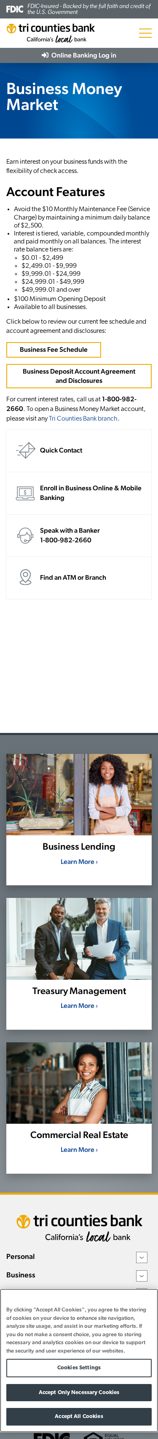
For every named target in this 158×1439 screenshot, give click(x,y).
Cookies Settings (79, 1368)
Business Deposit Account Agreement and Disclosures (79, 376)
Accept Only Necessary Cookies (79, 1392)
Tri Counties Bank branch (83, 419)
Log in (83, 55)
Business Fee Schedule (54, 349)
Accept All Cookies (79, 1416)
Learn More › (79, 862)
